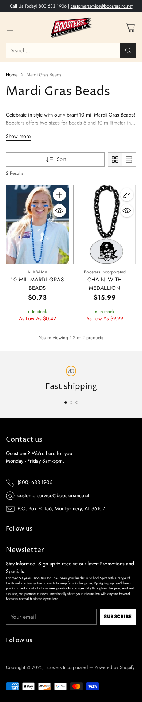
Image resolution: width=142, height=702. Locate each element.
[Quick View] (59, 210)
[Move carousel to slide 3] (76, 402)
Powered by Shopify (115, 667)
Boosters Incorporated (66, 667)
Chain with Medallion (104, 284)
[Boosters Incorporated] (71, 27)
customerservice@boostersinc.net (102, 6)
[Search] (128, 50)
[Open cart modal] (130, 27)
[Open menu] (9, 27)
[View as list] (129, 159)
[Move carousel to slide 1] (65, 402)
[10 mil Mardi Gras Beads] (37, 224)
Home (12, 74)
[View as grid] (115, 159)
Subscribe (118, 616)
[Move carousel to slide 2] (71, 402)
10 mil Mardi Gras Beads (37, 284)
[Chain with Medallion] (104, 224)
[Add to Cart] (59, 194)
